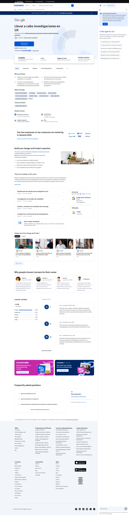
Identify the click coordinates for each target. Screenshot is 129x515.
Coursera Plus (18, 475)
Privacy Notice (117, 20)
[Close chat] (126, 10)
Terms (57, 468)
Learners (37, 464)
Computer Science (29, 9)
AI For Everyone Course (61, 434)
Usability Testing (33, 96)
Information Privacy (43, 96)
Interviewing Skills (55, 96)
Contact (57, 477)
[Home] (15, 9)
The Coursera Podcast (40, 473)
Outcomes (26, 68)
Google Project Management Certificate (41, 439)
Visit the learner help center (78, 397)
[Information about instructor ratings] (80, 194)
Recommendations (46, 68)
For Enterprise (18, 484)
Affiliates (58, 484)
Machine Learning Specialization (63, 447)
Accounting (17, 430)
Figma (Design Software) (20, 106)
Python (16, 448)
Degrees (17, 482)
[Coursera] (18, 5)
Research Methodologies (21, 93)
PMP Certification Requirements (83, 449)
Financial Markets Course (61, 445)
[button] (34, 5)
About (17, 68)
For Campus (17, 488)
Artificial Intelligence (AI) (20, 432)
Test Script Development (21, 96)
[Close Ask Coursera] (100, 5)
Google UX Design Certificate (41, 443)
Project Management (19, 446)
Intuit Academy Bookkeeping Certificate (41, 452)
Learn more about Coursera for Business (27, 139)
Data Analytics (18, 437)
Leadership (17, 468)
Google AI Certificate (40, 430)
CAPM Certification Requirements (83, 432)
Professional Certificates (20, 477)
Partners (37, 466)
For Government (18, 486)
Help (57, 473)
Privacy (57, 470)
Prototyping (32, 93)
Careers (16, 470)
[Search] (72, 5)
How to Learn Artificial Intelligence (84, 446)
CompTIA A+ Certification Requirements (82, 435)
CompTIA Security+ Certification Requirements (83, 439)
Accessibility (59, 475)
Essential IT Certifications (82, 442)
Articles (57, 479)
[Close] (91, 13)
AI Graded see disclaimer (49, 117)
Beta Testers (38, 468)
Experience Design (41, 93)
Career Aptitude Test (81, 430)
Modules (35, 68)
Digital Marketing (18, 439)
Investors (58, 466)
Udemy (16, 497)
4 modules (21, 58)
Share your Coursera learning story (84, 455)
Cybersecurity (18, 434)
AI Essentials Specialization (62, 430)
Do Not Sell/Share (60, 488)
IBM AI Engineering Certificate (41, 445)
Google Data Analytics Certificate (42, 434)
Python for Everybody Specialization (61, 454)
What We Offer (18, 466)
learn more (83, 402)
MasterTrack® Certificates (21, 479)
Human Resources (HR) (20, 441)
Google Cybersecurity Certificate (42, 432)
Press (57, 464)
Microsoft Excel (18, 443)
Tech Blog (37, 475)
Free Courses (18, 495)
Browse (20, 9)
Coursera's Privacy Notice (72, 419)
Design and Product (40, 9)
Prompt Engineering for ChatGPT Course (63, 450)
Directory (58, 482)
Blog (36, 470)
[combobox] (53, 5)
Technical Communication (21, 99)
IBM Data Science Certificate (41, 449)
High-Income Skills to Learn (82, 444)
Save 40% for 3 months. (66, 13)
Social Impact (18, 493)
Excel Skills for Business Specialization (61, 442)
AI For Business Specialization (62, 432)
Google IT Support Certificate (42, 437)
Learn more (36, 50)
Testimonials (59, 68)
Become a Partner (19, 491)
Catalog (16, 473)
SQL (16, 450)
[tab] (17, 236)
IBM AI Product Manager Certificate (43, 447)
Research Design (52, 93)
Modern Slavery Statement (62, 486)
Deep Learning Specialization (62, 439)
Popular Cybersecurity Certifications (81, 451)
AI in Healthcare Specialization (62, 437)
